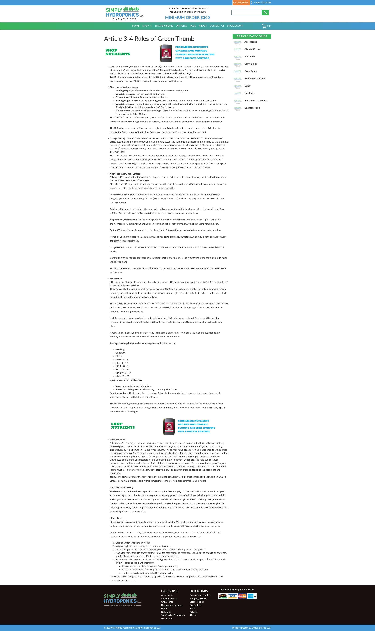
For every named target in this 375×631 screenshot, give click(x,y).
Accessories (167, 595)
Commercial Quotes (200, 595)
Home (135, 26)
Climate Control (169, 598)
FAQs (193, 26)
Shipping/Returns (199, 598)
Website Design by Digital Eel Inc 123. (251, 628)
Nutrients (166, 612)
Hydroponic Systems (171, 605)
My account (235, 26)
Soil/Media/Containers (173, 615)
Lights (164, 608)
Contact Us (217, 26)
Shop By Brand (164, 26)
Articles (181, 26)
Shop (145, 26)
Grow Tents (167, 602)
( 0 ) (269, 26)
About (203, 26)
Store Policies (197, 602)
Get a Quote (240, 2)
